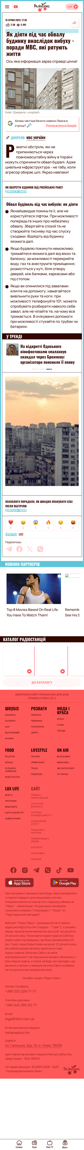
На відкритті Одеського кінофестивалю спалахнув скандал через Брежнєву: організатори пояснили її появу (47, 354)
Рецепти (10, 756)
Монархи (10, 714)
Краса (60, 719)
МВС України (36, 137)
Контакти (36, 847)
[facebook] (19, 549)
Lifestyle (11, 534)
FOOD (9, 750)
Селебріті (10, 720)
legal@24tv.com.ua (19, 1019)
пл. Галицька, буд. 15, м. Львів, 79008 (33, 1045)
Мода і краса (63, 710)
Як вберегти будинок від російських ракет (34, 187)
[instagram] (25, 870)
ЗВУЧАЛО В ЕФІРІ (65, 768)
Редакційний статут (38, 822)
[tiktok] (59, 870)
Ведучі (9, 795)
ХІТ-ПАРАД (62, 774)
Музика (9, 738)
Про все (35, 756)
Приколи (36, 714)
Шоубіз (12, 708)
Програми (11, 800)
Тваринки (36, 720)
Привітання (37, 762)
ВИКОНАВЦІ (63, 762)
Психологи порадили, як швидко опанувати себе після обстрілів (39, 504)
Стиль (60, 724)
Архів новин (38, 853)
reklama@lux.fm (17, 1032)
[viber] (40, 549)
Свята (34, 732)
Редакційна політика (37, 831)
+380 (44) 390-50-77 (21, 1005)
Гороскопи (37, 726)
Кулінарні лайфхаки (10, 769)
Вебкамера (11, 806)
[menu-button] (7, 7)
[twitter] (29, 549)
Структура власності (37, 805)
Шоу (7, 726)
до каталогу (42, 682)
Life (21, 534)
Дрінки (9, 762)
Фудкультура (12, 777)
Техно (34, 768)
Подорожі (36, 774)
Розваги (39, 708)
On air (63, 750)
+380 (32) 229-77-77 (20, 991)
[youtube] (70, 870)
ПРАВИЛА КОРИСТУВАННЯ (39, 796)
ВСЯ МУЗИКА (63, 756)
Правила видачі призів (40, 840)
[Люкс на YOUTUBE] (15, 6)
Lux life (12, 788)
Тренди (61, 730)
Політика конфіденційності (41, 814)
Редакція (36, 859)
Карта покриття (14, 812)
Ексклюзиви (12, 732)
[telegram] (9, 549)
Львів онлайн (13, 818)
